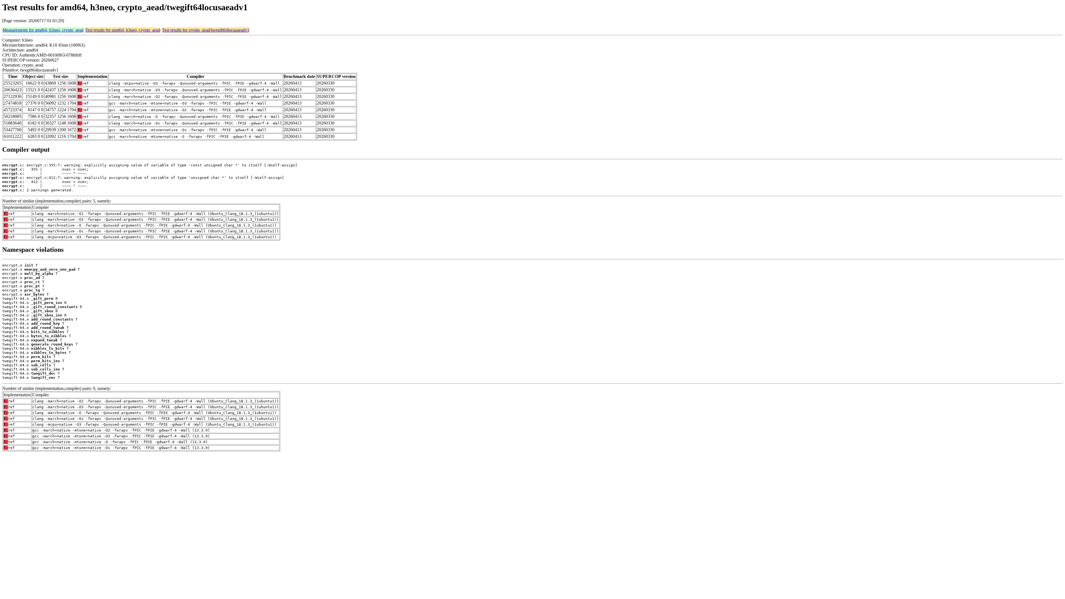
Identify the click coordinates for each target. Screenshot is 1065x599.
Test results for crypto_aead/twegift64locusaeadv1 (205, 30)
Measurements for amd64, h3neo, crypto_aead (42, 30)
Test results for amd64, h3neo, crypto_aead (122, 30)
